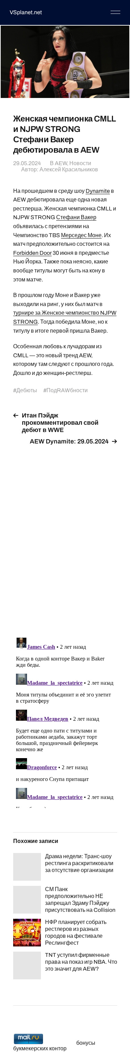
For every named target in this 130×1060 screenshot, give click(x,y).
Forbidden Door (32, 253)
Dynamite (98, 191)
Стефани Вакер (76, 217)
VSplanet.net (26, 12)
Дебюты (26, 390)
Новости (80, 163)
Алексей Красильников (69, 169)
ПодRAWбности (67, 390)
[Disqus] (65, 537)
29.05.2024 (27, 163)
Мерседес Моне (81, 235)
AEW (61, 163)
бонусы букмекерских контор (54, 1045)
